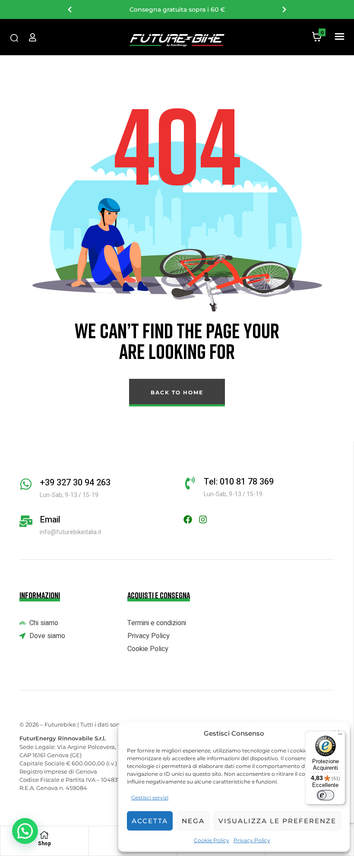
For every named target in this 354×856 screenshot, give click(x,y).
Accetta (150, 821)
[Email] (25, 521)
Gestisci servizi (149, 797)
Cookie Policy (211, 840)
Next (284, 9)
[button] (339, 37)
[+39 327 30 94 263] (25, 484)
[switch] (325, 795)
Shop (44, 843)
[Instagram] (203, 519)
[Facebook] (187, 519)
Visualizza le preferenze (277, 821)
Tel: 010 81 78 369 (239, 481)
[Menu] (340, 736)
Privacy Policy (252, 840)
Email (50, 519)
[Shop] (44, 835)
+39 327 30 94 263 (75, 482)
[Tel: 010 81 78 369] (189, 483)
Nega (193, 821)
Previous (70, 9)
